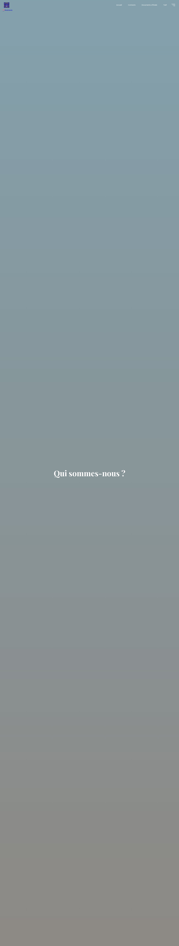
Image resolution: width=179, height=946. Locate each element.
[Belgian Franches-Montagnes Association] (6, 5)
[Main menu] (173, 5)
